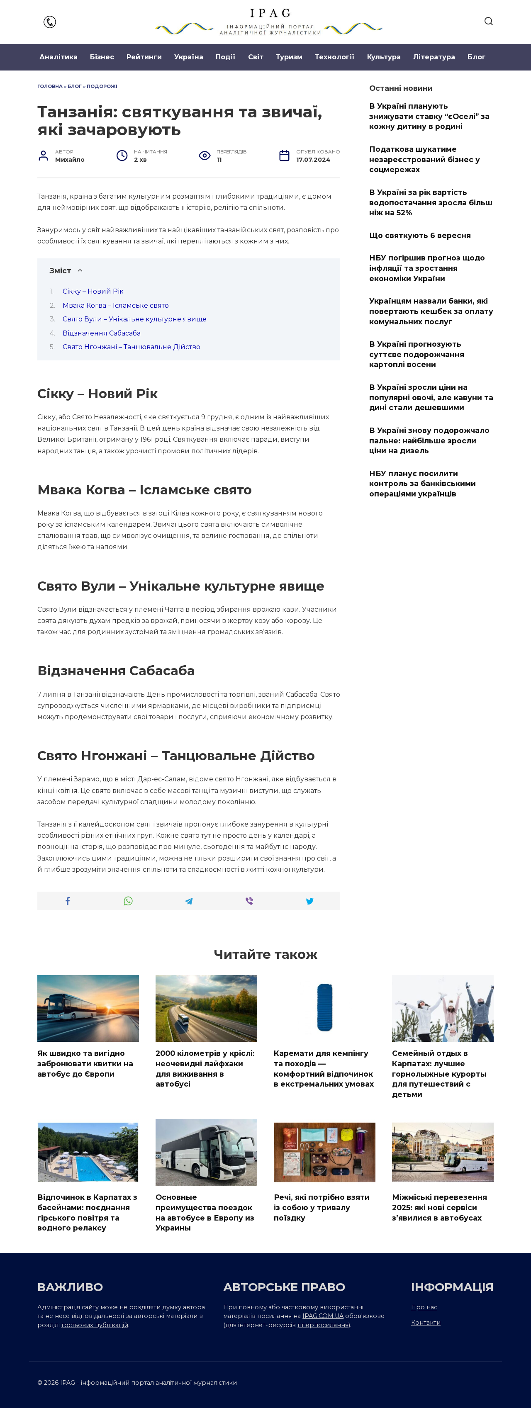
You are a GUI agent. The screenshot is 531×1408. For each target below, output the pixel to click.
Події (226, 57)
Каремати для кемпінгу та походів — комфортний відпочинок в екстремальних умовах (324, 1068)
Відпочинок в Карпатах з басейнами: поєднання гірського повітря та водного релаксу (87, 1212)
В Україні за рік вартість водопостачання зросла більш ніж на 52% (430, 202)
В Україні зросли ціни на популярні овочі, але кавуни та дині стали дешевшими (431, 397)
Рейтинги (144, 57)
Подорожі (102, 86)
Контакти (426, 1322)
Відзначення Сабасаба (102, 333)
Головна (50, 86)
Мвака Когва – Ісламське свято (116, 305)
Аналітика (58, 57)
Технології (335, 57)
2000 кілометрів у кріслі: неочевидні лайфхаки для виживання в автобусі (205, 1068)
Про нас (424, 1307)
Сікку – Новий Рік (93, 291)
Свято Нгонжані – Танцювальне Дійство (131, 347)
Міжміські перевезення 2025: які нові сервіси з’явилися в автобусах (439, 1207)
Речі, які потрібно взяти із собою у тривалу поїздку (322, 1207)
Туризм (289, 57)
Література (434, 57)
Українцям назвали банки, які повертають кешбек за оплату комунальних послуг (431, 311)
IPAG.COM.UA (322, 1316)
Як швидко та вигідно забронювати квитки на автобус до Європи (85, 1063)
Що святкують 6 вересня (420, 235)
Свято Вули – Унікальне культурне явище (135, 319)
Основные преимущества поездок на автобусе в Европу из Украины (205, 1212)
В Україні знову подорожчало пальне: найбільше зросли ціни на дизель (429, 440)
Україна (188, 57)
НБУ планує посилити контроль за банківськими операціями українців (422, 483)
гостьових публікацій (94, 1325)
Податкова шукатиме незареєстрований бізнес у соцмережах (424, 159)
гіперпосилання (322, 1325)
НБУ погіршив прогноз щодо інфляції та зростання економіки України (427, 267)
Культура (384, 57)
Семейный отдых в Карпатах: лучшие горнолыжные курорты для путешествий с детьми (439, 1074)
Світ (255, 57)
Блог (477, 57)
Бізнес (102, 57)
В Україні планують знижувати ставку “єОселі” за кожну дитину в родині (429, 116)
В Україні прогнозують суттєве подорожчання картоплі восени (416, 354)
